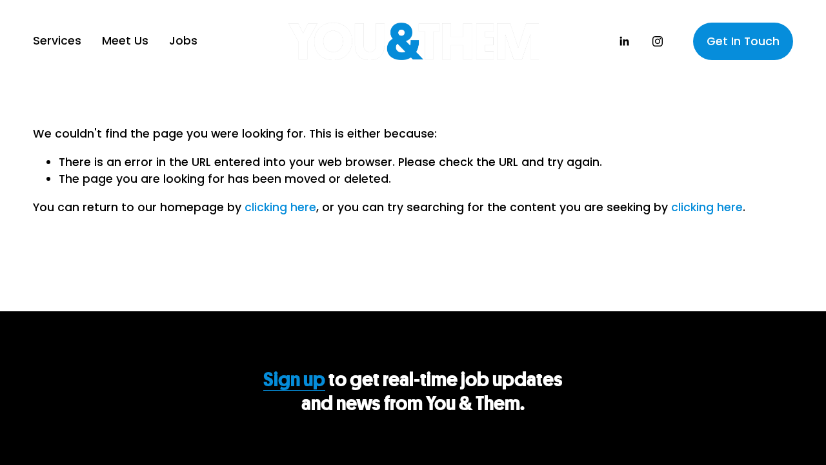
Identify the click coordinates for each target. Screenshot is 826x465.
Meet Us (125, 40)
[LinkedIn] (624, 41)
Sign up (294, 379)
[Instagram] (657, 41)
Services (57, 40)
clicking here (280, 207)
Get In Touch (743, 41)
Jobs (183, 40)
